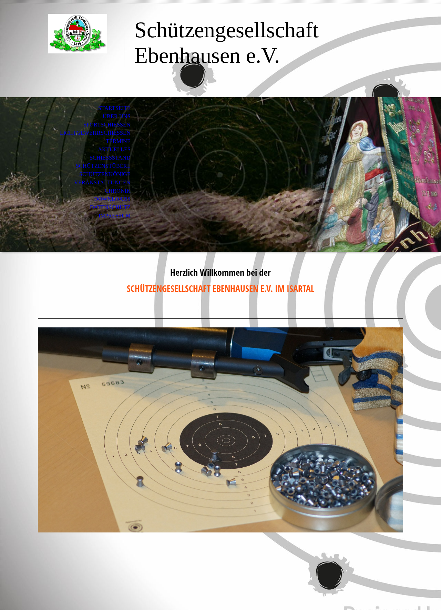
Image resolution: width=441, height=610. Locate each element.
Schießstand (110, 158)
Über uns (117, 116)
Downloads (112, 199)
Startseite (114, 108)
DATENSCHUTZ (110, 207)
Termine (118, 141)
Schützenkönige (105, 174)
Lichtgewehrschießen (95, 133)
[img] (77, 33)
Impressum (115, 215)
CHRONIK (118, 191)
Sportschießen (107, 125)
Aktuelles (114, 149)
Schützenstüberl (103, 166)
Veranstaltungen (102, 182)
